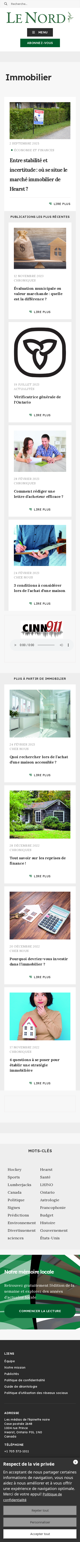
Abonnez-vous (40, 43)
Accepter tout (40, 1534)
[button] (40, 32)
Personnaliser (40, 1522)
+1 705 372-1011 (16, 1451)
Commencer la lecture (40, 1311)
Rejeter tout (40, 1510)
